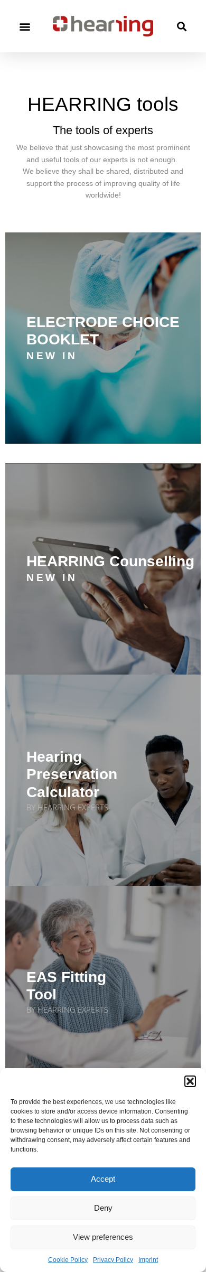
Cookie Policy (68, 1260)
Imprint (148, 1260)
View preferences (103, 1236)
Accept (103, 1178)
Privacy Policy (113, 1260)
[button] (190, 1081)
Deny (103, 1207)
